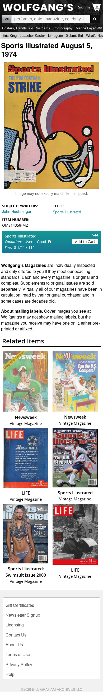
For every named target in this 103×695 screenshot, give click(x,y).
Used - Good (35, 241)
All (7, 19)
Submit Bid (74, 36)
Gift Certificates (20, 605)
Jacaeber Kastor (32, 36)
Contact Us (16, 635)
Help (10, 674)
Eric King (10, 36)
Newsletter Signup (23, 615)
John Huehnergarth (18, 211)
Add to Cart (85, 241)
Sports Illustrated (67, 211)
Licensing (15, 625)
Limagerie (55, 36)
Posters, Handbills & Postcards (26, 28)
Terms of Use (18, 654)
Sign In (84, 7)
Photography (63, 28)
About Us (14, 645)
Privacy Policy (19, 664)
